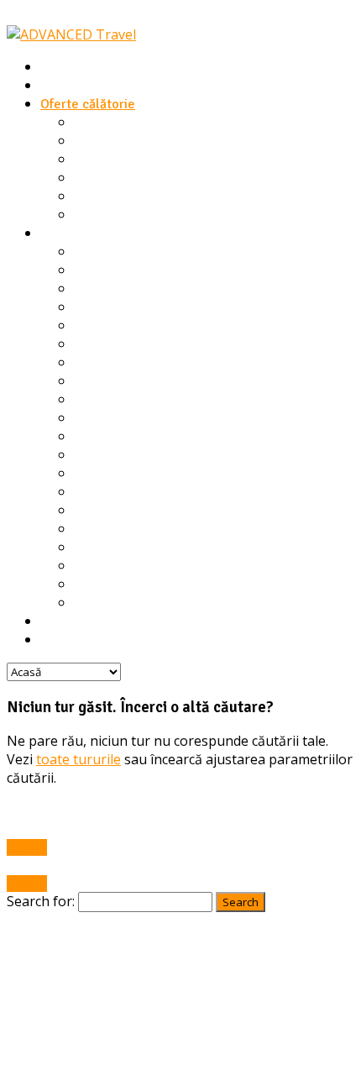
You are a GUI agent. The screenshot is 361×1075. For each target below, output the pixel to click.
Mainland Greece (124, 436)
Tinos (89, 584)
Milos (90, 455)
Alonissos (101, 270)
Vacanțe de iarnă (122, 141)
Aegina (94, 252)
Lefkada (97, 418)
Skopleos (101, 547)
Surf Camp (103, 122)
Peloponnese (111, 510)
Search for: (41, 901)
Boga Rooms (76, 85)
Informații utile (83, 621)
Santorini (100, 529)
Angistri (96, 307)
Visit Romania (113, 196)
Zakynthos (103, 603)
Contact (63, 640)
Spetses (97, 566)
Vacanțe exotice (120, 159)
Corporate (103, 215)
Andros (94, 289)
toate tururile (78, 759)
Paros (90, 492)
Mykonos (99, 473)
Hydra (90, 362)
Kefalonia (101, 399)
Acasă (57, 67)
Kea (85, 381)
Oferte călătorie (87, 104)
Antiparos (101, 325)
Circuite (97, 178)
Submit (27, 847)
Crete (90, 344)
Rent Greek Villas (91, 233)
